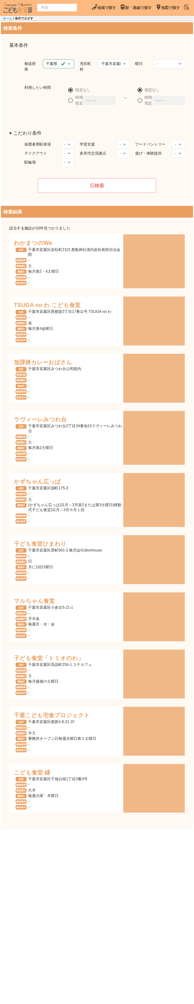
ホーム (7, 18)
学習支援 (87, 144)
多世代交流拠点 (93, 153)
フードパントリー (150, 144)
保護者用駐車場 (37, 144)
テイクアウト (35, 153)
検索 (99, 185)
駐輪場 (30, 162)
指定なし (83, 90)
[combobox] (57, 7)
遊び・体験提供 (148, 153)
